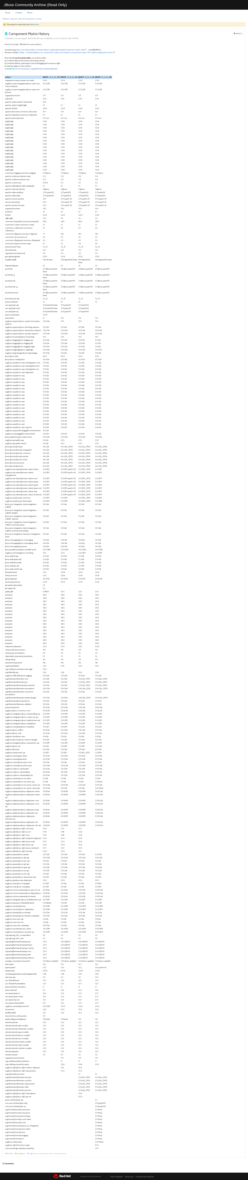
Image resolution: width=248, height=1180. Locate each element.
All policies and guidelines (144, 1176)
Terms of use (129, 1176)
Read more (34, 24)
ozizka (16, 38)
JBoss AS (14, 19)
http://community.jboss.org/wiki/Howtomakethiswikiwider (34, 69)
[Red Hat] (62, 1176)
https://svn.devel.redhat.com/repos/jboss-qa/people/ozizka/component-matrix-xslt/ (50, 50)
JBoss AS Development (27, 19)
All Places (6, 19)
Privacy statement (116, 1176)
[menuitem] (8, 12)
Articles (39, 19)
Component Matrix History (29, 34)
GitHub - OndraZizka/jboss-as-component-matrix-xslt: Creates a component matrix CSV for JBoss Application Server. (66, 52)
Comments (8, 1163)
